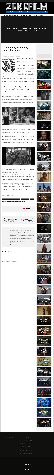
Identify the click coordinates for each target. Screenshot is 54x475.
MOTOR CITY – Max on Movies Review (44, 176)
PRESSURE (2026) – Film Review (44, 320)
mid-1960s (32, 199)
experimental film (6, 199)
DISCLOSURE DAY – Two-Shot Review (44, 279)
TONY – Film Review (44, 114)
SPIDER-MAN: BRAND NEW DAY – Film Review (44, 145)
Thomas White (13, 201)
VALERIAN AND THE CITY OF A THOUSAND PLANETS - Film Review (10, 220)
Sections (19, 15)
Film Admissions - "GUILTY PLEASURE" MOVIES (26, 220)
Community (41, 15)
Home (3, 15)
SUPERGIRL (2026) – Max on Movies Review (44, 248)
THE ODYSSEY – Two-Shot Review (44, 187)
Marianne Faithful (25, 199)
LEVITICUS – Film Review (44, 228)
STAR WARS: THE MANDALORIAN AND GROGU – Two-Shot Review (44, 330)
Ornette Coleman (6, 201)
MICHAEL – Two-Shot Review (44, 371)
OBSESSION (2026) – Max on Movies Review (44, 340)
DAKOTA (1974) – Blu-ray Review (44, 289)
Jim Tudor (17, 30)
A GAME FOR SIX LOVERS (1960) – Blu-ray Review (44, 125)
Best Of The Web (33, 15)
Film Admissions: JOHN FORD (44, 238)
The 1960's (35, 30)
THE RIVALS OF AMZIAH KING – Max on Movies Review (44, 63)
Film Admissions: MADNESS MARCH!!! (44, 412)
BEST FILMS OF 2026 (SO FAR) (44, 207)
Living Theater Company (15, 199)
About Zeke (9, 15)
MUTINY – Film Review (44, 73)
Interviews (25, 15)
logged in (8, 261)
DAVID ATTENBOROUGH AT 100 (44, 350)
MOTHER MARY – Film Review (44, 402)
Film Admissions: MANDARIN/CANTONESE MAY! (44, 299)
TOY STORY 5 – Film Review (44, 258)
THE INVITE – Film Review (44, 217)
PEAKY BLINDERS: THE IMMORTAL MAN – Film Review (44, 381)
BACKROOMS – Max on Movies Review (44, 309)
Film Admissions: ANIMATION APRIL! (44, 361)
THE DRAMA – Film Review (44, 422)
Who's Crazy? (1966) (21, 201)
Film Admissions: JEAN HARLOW (44, 166)
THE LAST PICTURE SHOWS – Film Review (44, 84)
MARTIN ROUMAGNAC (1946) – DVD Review (44, 94)
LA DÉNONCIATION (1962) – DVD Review (44, 156)
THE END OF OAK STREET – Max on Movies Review (44, 104)
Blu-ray (30, 30)
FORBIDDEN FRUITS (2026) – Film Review (44, 391)
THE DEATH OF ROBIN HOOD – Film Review (44, 269)
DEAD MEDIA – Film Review (44, 135)
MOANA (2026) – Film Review (44, 197)
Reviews (14, 15)
